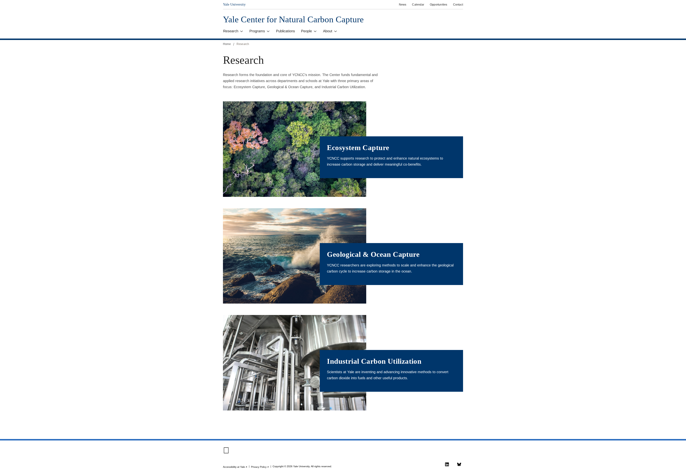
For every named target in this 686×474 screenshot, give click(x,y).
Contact (458, 4)
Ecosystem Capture (358, 147)
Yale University (234, 4)
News (402, 4)
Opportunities (438, 4)
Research (230, 31)
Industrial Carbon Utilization (374, 361)
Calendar (418, 4)
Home (227, 44)
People (306, 31)
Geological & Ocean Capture (373, 254)
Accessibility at (235, 466)
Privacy (260, 466)
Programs (257, 31)
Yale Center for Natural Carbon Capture (293, 19)
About (327, 31)
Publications (285, 31)
